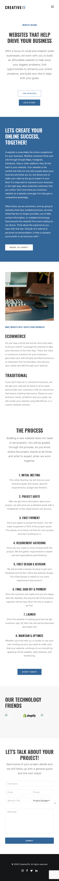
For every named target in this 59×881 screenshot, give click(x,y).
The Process (29, 93)
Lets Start (29, 102)
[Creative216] (18, 7)
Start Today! (29, 672)
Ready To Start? (19, 247)
